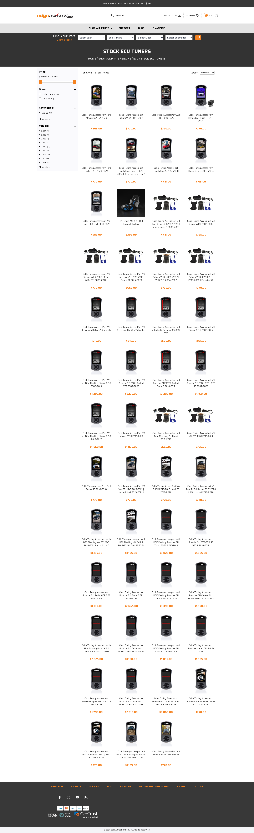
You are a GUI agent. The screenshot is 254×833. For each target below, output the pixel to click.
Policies (181, 786)
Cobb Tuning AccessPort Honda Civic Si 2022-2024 (201, 169)
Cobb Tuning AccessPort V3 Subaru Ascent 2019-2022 (166, 753)
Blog (141, 28)
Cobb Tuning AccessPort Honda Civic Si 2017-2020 (166, 169)
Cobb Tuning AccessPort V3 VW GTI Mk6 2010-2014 (201, 435)
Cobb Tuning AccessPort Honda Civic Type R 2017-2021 (200, 118)
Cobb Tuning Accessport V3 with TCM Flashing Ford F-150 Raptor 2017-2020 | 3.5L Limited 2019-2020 (131, 756)
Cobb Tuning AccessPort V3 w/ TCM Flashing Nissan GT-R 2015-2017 (96, 436)
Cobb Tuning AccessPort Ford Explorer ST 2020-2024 (96, 169)
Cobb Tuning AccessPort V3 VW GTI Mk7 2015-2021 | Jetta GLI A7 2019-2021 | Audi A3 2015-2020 (131, 491)
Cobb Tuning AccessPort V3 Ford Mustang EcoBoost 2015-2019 (166, 436)
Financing (158, 28)
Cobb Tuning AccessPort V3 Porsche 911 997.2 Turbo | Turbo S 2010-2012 (166, 383)
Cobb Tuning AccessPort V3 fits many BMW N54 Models (96, 329)
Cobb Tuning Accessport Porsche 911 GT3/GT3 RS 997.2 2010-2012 (201, 542)
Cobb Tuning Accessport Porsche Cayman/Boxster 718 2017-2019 (96, 701)
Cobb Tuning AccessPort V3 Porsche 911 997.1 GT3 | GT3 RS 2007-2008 (201, 383)
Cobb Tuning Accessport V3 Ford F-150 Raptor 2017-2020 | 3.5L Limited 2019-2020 (201, 489)
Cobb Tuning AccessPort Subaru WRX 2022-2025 (131, 116)
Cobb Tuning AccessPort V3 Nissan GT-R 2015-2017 (131, 435)
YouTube (198, 786)
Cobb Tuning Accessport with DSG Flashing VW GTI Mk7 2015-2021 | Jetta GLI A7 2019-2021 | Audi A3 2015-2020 (96, 545)
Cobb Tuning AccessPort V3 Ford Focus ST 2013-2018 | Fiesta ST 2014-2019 (131, 277)
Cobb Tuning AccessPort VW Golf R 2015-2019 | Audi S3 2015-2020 (166, 489)
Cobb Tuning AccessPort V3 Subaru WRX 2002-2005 (201, 223)
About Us (76, 786)
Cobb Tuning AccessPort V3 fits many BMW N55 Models (131, 329)
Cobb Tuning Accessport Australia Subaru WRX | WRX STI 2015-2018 (96, 754)
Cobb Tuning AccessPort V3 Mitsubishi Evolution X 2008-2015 (166, 330)
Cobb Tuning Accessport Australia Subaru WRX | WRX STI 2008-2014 (200, 701)
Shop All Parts (99, 28)
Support (124, 28)
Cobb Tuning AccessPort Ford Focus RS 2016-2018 (96, 488)
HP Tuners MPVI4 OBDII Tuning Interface (131, 223)
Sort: (194, 72)
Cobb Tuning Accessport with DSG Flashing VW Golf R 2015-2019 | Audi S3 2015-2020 (131, 544)
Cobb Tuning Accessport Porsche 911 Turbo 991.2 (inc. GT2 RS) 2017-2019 (166, 701)
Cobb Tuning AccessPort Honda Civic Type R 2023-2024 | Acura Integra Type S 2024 (131, 172)
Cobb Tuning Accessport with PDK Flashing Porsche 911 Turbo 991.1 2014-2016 (166, 595)
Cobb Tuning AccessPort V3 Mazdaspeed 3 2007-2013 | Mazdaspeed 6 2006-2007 (166, 224)
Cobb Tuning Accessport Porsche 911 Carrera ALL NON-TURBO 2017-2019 (131, 701)
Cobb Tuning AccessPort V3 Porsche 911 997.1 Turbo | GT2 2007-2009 (131, 383)
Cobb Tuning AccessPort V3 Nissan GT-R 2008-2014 (201, 329)
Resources (57, 786)
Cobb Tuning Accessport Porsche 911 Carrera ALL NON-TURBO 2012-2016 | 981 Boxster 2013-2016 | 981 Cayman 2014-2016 (201, 598)
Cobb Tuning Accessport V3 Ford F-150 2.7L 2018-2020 (96, 223)
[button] (59, 815)
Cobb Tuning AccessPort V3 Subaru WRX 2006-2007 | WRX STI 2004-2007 (166, 277)
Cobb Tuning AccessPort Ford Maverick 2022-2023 (96, 116)
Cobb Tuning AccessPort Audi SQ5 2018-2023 (166, 116)
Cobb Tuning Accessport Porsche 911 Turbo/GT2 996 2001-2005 (96, 595)
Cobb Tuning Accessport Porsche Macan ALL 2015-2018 (201, 648)
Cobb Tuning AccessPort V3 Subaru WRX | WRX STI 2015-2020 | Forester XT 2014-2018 (201, 279)
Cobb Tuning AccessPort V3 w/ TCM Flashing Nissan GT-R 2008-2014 (96, 383)
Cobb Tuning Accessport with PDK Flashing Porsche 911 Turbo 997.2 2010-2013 (166, 542)
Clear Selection (64, 39)
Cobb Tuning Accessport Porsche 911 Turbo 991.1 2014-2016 (131, 595)
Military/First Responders (154, 786)
